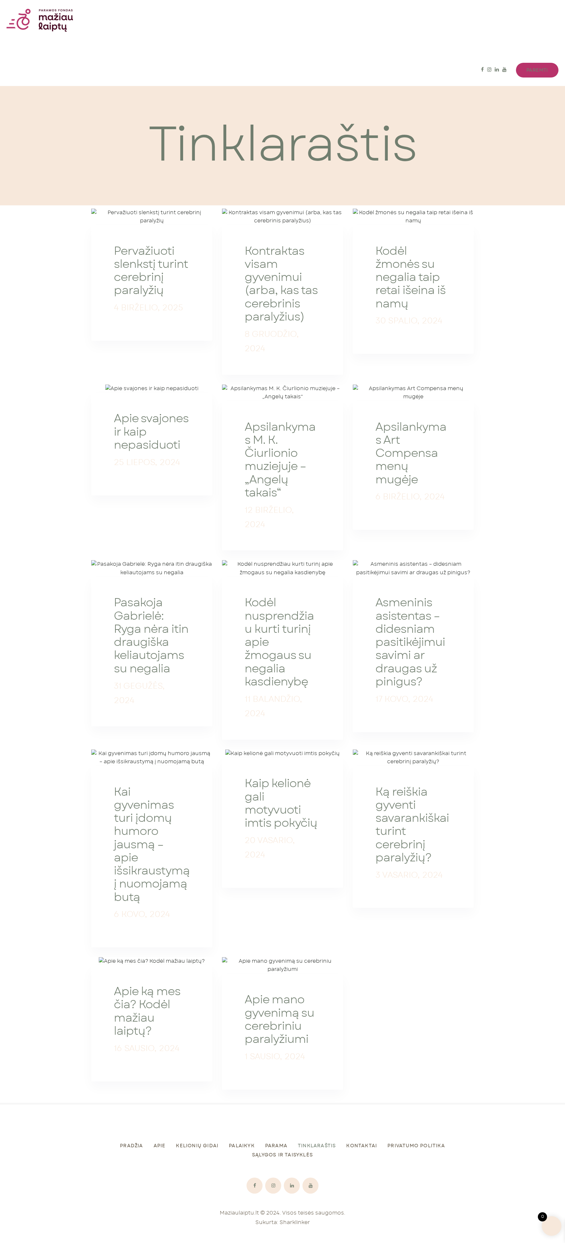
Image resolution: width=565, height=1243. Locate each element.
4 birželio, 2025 (148, 308)
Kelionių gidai (197, 1146)
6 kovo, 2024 (142, 914)
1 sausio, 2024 (275, 1057)
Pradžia (131, 1146)
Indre (128, 318)
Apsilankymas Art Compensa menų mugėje (410, 454)
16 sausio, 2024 (147, 1048)
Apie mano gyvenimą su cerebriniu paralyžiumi (279, 1019)
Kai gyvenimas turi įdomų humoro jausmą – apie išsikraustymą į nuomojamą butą (152, 844)
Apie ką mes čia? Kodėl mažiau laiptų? (147, 1011)
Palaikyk (242, 1146)
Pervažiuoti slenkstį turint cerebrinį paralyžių (151, 271)
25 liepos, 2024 (147, 462)
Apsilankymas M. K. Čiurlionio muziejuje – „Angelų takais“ (280, 460)
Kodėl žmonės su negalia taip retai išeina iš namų (410, 278)
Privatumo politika (416, 1146)
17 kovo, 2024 (404, 699)
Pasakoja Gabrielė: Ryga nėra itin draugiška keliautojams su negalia (151, 635)
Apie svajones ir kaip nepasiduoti (151, 432)
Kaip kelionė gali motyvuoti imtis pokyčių (281, 803)
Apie (160, 1146)
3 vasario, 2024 (409, 875)
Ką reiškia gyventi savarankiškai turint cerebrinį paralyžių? (412, 825)
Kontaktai (361, 1146)
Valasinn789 (260, 865)
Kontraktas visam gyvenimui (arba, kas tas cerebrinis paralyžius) (281, 284)
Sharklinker (295, 1222)
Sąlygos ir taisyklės (282, 1155)
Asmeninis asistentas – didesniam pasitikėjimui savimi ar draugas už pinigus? (410, 642)
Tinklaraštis (317, 1146)
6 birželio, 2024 (410, 497)
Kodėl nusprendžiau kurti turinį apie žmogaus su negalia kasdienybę (279, 642)
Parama (276, 1146)
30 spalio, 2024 (408, 321)
